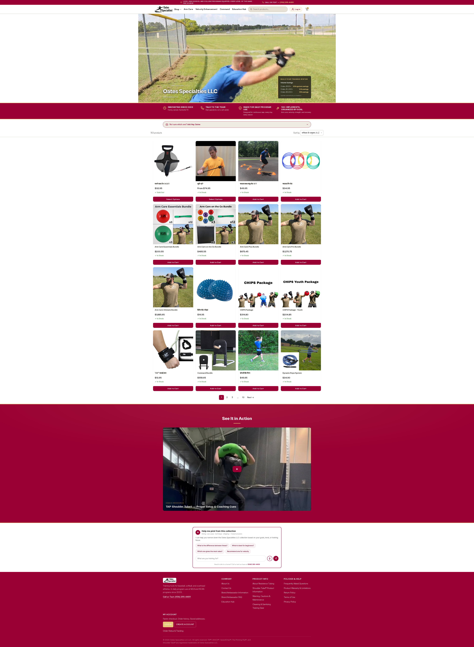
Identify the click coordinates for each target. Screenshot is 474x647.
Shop (176, 9)
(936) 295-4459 (254, 564)
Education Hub (239, 9)
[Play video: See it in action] (237, 469)
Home (165, 85)
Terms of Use (289, 597)
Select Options (173, 199)
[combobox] (269, 9)
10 (243, 397)
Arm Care (188, 9)
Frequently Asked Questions (296, 583)
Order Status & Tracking (173, 631)
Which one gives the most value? (209, 551)
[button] (237, 469)
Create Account (185, 624)
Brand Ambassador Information (234, 592)
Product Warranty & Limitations (297, 588)
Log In (168, 624)
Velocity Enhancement (206, 9)
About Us (225, 583)
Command (225, 9)
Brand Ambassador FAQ (231, 597)
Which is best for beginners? (243, 545)
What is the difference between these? (212, 545)
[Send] (275, 558)
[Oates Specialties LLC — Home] (163, 9)
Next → (250, 397)
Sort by (296, 132)
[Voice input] (269, 558)
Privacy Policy (290, 601)
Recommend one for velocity (238, 551)
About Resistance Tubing (263, 583)
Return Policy (289, 592)
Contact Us (226, 588)
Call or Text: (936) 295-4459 (177, 597)
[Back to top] (468, 643)
